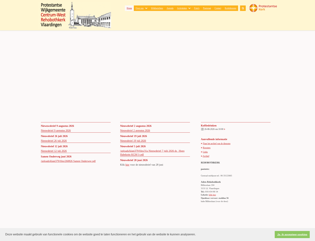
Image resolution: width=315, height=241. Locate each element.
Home (129, 8)
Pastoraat (207, 8)
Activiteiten (182, 8)
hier (127, 164)
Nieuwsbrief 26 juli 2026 (54, 140)
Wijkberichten (157, 8)
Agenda (170, 8)
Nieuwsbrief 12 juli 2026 (54, 151)
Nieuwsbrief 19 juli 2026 (133, 140)
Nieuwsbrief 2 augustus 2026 (135, 130)
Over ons (140, 8)
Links (205, 152)
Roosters (207, 147)
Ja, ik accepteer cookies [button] (292, 234)
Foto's (196, 8)
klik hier (212, 195)
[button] (196, 234)
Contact (218, 8)
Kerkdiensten (230, 8)
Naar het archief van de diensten (216, 143)
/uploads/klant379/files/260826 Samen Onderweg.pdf (68, 161)
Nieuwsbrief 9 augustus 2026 (56, 130)
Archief (206, 156)
